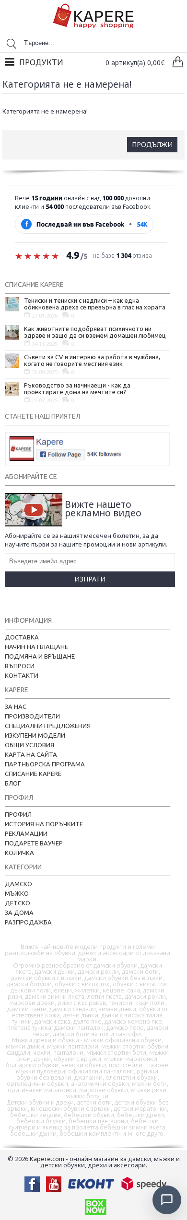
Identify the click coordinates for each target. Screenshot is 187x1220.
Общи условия (29, 744)
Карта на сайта (31, 754)
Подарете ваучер (34, 843)
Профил (18, 814)
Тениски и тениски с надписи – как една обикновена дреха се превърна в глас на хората (94, 303)
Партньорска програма (45, 764)
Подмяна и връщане (40, 656)
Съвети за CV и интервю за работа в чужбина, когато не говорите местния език (92, 360)
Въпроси (20, 665)
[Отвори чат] (166, 1200)
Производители (32, 716)
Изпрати (89, 578)
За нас (15, 706)
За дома (19, 912)
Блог (13, 783)
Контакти (21, 675)
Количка (19, 852)
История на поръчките (44, 824)
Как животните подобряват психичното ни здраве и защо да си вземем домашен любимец (95, 332)
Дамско (18, 883)
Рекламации (26, 833)
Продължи (152, 144)
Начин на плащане (36, 646)
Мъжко (17, 893)
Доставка (22, 637)
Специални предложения (48, 725)
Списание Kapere (33, 773)
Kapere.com (47, 1158)
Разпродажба (28, 922)
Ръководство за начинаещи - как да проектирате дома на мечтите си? (77, 388)
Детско (17, 903)
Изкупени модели (35, 735)
